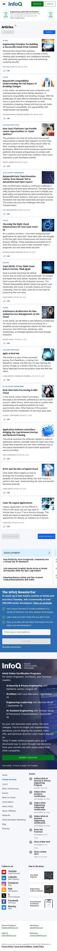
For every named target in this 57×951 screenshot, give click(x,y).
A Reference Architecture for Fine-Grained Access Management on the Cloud (21, 314)
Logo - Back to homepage (15, 3)
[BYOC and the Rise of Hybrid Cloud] (48, 470)
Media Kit (6, 815)
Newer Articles (12, 536)
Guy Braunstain (10, 210)
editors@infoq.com (9, 935)
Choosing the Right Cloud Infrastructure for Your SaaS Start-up (20, 227)
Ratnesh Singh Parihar (13, 252)
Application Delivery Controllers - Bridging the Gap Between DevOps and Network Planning (20, 432)
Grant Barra (8, 162)
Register (37, 4)
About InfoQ (7, 806)
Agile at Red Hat (11, 353)
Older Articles (45, 536)
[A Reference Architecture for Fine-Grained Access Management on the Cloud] (48, 312)
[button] (26, 641)
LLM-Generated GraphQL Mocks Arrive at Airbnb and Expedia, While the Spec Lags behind (25, 569)
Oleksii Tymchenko (11, 415)
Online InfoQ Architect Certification (40, 794)
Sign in (50, 4)
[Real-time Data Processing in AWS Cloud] (48, 391)
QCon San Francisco (38, 831)
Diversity (6, 828)
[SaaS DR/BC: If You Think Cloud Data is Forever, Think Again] (48, 267)
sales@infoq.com (36, 928)
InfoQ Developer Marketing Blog (14, 822)
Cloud (5, 41)
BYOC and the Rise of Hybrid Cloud (20, 469)
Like (8, 71)
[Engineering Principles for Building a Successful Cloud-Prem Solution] (48, 45)
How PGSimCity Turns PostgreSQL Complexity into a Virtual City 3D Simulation (26, 560)
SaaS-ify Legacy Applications (17, 503)
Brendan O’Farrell (23, 376)
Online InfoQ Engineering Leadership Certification (40, 806)
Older (48, 32)
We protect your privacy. (11, 647)
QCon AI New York (42, 842)
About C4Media (9, 811)
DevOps (6, 263)
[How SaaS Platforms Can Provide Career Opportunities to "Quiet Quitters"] (48, 129)
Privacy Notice (7, 946)
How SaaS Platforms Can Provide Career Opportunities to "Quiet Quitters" (20, 131)
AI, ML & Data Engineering (13, 173)
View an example (42, 603)
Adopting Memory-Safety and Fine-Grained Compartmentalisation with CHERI (23, 578)
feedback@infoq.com (10, 928)
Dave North (8, 297)
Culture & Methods (11, 125)
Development (12, 552)
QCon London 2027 (40, 853)
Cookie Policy (38, 946)
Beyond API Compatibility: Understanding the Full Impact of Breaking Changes (20, 84)
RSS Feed (16, 26)
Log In (5, 784)
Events (5, 793)
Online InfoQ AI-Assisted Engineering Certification (41, 819)
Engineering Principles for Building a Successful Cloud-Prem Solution (20, 45)
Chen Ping (7, 523)
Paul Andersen (9, 455)
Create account (9, 779)
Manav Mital (8, 339)
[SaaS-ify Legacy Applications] (48, 504)
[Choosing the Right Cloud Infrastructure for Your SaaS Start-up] (48, 225)
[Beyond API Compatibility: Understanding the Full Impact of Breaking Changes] (48, 82)
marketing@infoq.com (38, 935)
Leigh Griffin (8, 376)
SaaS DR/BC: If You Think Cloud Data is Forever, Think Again (18, 267)
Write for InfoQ (8, 797)
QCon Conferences (10, 788)
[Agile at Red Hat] (48, 354)
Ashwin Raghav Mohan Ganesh (16, 114)
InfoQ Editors (8, 802)
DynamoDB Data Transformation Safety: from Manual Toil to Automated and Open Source (19, 179)
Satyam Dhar (8, 67)
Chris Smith (8, 489)
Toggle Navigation (3, 3)
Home (4, 775)
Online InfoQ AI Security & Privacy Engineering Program (42, 781)
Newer (9, 32)
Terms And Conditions (23, 946)
